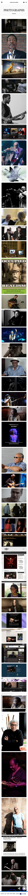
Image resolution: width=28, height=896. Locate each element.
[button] (1, 2)
